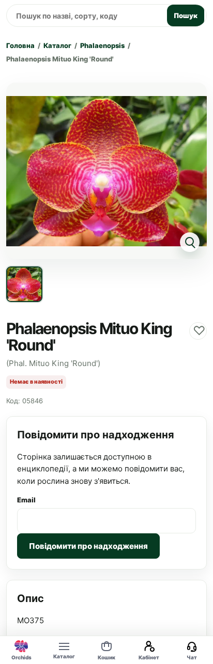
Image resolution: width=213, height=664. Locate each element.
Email (26, 500)
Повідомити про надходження (88, 546)
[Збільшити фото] (106, 171)
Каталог (57, 45)
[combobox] (85, 15)
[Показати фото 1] (24, 284)
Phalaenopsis (102, 45)
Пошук (185, 15)
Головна (20, 45)
